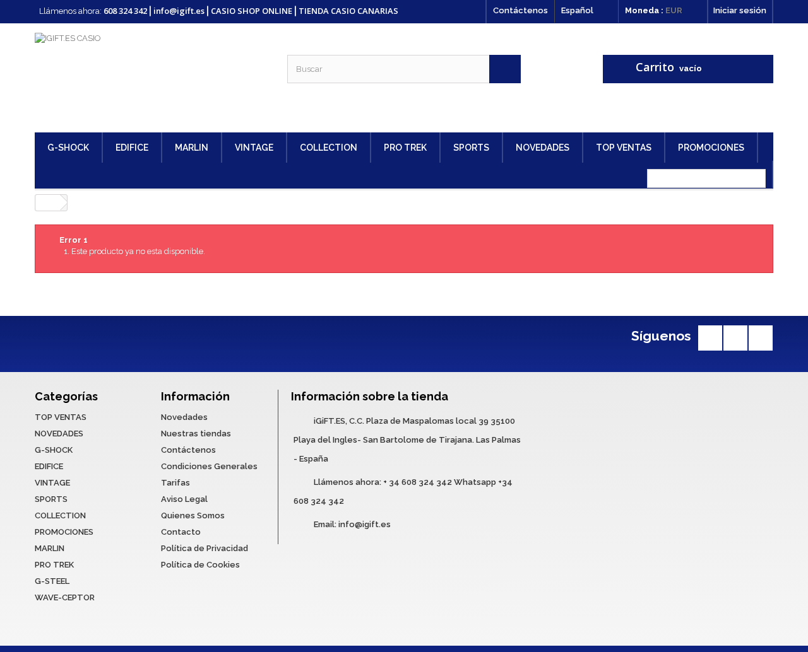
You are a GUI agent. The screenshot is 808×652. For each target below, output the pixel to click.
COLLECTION (328, 148)
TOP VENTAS (623, 148)
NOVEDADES (542, 148)
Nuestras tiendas (196, 433)
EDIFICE (132, 148)
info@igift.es (364, 524)
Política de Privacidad (204, 548)
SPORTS (471, 148)
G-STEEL (52, 581)
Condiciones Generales (209, 466)
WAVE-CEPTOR (65, 597)
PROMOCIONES (711, 148)
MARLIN (191, 148)
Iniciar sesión (739, 10)
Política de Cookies (200, 564)
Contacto (181, 532)
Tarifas (175, 482)
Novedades (184, 417)
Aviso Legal (184, 499)
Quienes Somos (193, 515)
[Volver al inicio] (48, 203)
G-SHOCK (68, 148)
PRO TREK (405, 148)
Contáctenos (520, 10)
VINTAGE (254, 148)
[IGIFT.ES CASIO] (151, 78)
